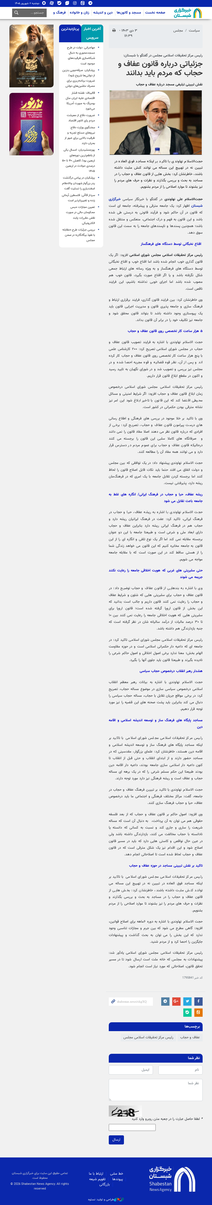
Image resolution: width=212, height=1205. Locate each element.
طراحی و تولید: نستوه (101, 1200)
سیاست (194, 30)
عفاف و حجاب (190, 1037)
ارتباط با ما (96, 1174)
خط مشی (116, 1174)
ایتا (83, 4)
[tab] (92, 33)
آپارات (52, 4)
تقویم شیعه (97, 1179)
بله (59, 4)
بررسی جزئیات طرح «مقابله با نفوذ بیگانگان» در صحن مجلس (78, 235)
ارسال (116, 1140)
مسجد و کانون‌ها (129, 12)
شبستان (172, 13)
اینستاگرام (75, 4)
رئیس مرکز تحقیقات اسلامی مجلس (148, 1037)
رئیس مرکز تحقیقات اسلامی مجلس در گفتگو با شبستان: (163, 55)
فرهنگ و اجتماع (54, 12)
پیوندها (117, 1179)
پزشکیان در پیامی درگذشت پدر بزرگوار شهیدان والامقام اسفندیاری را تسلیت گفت (78, 183)
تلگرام (90, 4)
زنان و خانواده (79, 12)
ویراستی (67, 4)
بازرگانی (104, 1184)
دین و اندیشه (103, 12)
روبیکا (44, 4)
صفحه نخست (155, 12)
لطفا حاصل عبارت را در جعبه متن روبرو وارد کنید (167, 1119)
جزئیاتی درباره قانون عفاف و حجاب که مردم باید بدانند (160, 69)
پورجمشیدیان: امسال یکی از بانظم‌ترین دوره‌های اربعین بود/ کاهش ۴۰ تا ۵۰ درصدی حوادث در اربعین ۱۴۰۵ (78, 161)
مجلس (178, 30)
